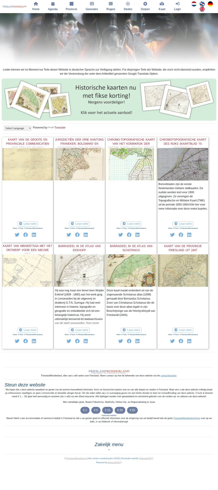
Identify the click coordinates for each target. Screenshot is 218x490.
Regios (110, 9)
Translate (60, 127)
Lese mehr (30, 223)
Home (36, 9)
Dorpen (145, 9)
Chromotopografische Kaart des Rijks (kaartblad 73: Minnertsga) (183, 143)
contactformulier (168, 375)
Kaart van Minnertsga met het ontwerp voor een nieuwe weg (27, 250)
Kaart (162, 9)
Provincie (71, 9)
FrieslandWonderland (77, 458)
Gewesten (92, 9)
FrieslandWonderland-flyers (187, 418)
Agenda (53, 9)
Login (177, 9)
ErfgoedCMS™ (146, 458)
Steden (128, 9)
